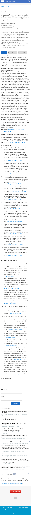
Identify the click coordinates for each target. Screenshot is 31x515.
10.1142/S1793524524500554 (10, 345)
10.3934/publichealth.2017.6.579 (14, 199)
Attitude (22, 129)
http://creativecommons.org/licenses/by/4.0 (12, 483)
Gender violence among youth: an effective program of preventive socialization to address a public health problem (15, 436)
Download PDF (22, 53)
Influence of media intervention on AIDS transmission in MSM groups (14, 412)
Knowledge (4, 131)
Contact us (8, 510)
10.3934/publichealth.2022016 (14, 255)
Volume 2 (6, 8)
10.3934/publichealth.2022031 (14, 233)
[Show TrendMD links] (28, 473)
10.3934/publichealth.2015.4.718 (8, 10)
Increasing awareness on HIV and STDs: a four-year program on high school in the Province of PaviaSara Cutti (16, 467)
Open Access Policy (23, 507)
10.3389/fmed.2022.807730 (10, 303)
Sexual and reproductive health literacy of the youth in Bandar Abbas (14, 424)
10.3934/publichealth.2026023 (14, 221)
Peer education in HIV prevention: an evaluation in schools (15, 441)
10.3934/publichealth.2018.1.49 (17, 191)
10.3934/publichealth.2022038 (14, 173)
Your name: (4, 389)
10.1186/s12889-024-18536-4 (15, 329)
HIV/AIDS (18, 129)
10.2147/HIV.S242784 (8, 276)
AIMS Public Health (5, 6)
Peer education (11, 129)
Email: (3, 396)
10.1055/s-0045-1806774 (9, 337)
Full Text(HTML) (12, 53)
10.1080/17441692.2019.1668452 (11, 288)
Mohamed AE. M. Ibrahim (7, 27)
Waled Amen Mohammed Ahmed (9, 29)
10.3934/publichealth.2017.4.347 (14, 244)
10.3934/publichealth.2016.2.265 (14, 208)
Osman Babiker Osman (6, 25)
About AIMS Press (7, 507)
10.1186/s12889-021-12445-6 (15, 313)
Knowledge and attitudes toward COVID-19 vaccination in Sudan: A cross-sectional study (15, 418)
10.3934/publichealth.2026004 (14, 184)
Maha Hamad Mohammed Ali (8, 23)
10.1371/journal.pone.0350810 (18, 375)
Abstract (4, 53)
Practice (9, 131)
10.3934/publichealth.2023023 (14, 160)
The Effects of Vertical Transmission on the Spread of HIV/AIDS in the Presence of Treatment (14, 429)
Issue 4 (10, 8)
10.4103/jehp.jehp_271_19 (19, 359)
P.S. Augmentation (6, 454)
